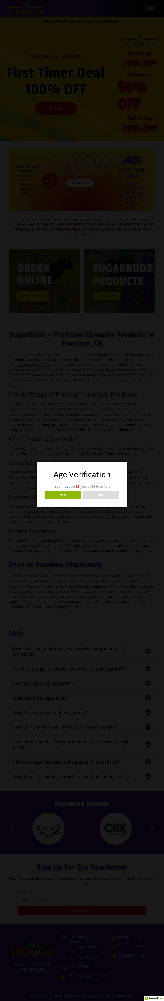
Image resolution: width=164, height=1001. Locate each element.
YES (63, 495)
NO (101, 495)
